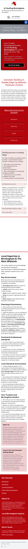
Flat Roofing (5, 484)
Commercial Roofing (7, 487)
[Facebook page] (2, 546)
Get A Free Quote (14, 65)
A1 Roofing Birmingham (14, 8)
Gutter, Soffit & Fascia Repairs (10, 490)
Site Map (4, 493)
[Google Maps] (5, 546)
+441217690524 (9, 534)
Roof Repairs (5, 481)
